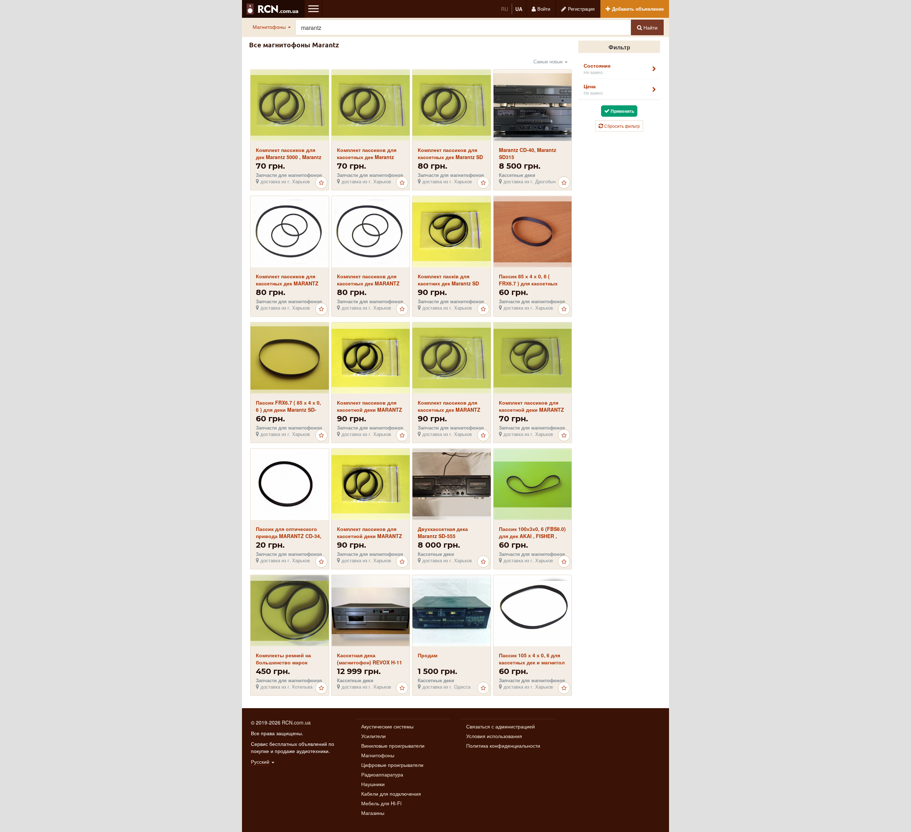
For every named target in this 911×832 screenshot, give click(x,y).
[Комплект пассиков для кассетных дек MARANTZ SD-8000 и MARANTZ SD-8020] (289, 232)
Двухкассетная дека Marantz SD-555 (443, 532)
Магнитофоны (270, 26)
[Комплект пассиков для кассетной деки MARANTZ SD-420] (532, 358)
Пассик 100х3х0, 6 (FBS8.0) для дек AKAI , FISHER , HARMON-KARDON (532, 536)
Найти (650, 27)
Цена (593, 89)
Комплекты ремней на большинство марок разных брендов (283, 662)
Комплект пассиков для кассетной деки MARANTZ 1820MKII (369, 536)
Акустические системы (387, 726)
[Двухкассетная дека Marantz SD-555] (451, 484)
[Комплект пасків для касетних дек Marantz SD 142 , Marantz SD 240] (451, 231)
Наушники (373, 784)
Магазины (372, 812)
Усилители (373, 735)
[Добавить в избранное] (321, 183)
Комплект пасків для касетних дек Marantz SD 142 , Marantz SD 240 (448, 283)
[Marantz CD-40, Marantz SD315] (532, 106)
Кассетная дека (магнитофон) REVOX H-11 (369, 659)
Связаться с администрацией (500, 726)
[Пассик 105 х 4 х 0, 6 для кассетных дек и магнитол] (532, 611)
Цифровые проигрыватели (392, 764)
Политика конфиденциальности (503, 745)
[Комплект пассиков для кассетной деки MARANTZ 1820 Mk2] (370, 358)
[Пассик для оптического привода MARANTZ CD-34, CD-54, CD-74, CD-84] (289, 484)
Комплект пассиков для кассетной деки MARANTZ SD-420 (531, 409)
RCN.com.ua (296, 722)
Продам (427, 655)
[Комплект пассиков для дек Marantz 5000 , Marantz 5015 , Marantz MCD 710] (289, 105)
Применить (622, 111)
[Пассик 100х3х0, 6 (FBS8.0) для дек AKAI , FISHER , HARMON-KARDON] (532, 484)
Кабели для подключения (391, 793)
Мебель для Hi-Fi (381, 803)
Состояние (597, 68)
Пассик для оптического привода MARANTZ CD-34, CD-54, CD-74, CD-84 (288, 536)
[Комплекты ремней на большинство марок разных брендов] (289, 611)
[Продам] (451, 611)
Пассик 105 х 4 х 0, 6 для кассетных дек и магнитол (532, 659)
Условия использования (494, 735)
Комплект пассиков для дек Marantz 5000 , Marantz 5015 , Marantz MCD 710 (288, 157)
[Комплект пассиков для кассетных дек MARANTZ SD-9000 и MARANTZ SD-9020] (370, 232)
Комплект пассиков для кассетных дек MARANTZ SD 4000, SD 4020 (449, 409)
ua (518, 8)
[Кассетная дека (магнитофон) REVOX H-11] (370, 611)
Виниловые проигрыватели (393, 745)
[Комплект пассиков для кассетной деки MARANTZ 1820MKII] (370, 485)
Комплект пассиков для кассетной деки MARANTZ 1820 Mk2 (369, 409)
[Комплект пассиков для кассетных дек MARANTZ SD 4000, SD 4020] (451, 358)
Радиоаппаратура (382, 774)
